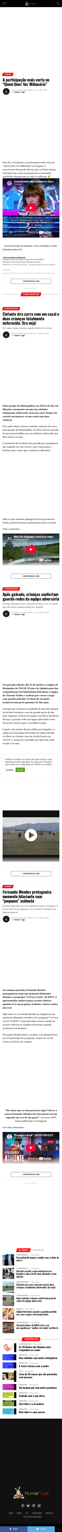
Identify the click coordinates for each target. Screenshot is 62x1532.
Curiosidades (37, 1513)
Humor (19, 1513)
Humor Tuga (19, 92)
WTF (26, 1513)
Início (11, 1513)
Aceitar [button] (20, 770)
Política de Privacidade (32, 1516)
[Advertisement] (31, 41)
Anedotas (49, 1513)
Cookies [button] (9, 769)
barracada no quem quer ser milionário (24, 260)
